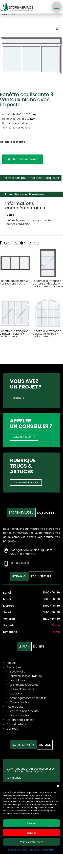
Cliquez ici (18, 397)
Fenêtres (19, 142)
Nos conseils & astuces (26, 482)
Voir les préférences (31, 842)
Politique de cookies (17, 849)
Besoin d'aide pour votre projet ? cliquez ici (31, 178)
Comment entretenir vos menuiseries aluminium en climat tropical (31, 770)
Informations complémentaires (24, 194)
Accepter (31, 823)
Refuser (31, 832)
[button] (58, 785)
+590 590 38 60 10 (24, 437)
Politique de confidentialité (40, 849)
